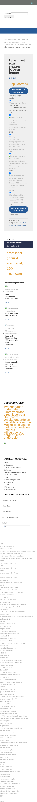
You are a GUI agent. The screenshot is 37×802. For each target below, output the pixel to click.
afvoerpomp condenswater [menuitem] (9, 745)
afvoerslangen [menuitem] (5, 730)
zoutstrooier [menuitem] (4, 609)
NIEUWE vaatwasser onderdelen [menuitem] (11, 660)
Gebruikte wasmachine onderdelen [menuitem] (12, 696)
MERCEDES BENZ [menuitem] (6, 549)
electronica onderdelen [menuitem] (8, 755)
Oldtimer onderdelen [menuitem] (7, 595)
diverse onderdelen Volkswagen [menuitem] (11, 583)
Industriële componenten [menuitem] (8, 793)
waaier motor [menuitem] (4, 740)
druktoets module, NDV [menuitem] (8, 672)
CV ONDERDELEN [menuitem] (6, 767)
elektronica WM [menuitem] (5, 709)
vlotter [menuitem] (2, 764)
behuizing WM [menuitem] (5, 704)
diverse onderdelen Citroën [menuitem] (9, 587)
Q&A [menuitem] (1, 796)
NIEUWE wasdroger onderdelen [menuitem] (11, 728)
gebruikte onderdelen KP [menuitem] (8, 692)
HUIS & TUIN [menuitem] (4, 597)
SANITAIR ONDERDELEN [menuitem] (8, 600)
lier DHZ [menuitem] (3, 621)
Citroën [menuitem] (2, 585)
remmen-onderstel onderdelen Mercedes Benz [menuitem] (16, 558)
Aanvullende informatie (15, 243)
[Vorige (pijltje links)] (1, 801)
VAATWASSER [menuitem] (4, 655)
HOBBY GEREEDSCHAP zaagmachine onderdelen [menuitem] (16, 617)
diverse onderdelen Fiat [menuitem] (8, 568)
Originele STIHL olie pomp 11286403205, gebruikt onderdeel (18, 185)
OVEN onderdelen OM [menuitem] (7, 684)
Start (5, 40)
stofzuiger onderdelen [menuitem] (7, 789)
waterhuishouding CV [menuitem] (7, 779)
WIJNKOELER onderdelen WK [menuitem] (10, 675)
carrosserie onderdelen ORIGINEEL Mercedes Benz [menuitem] (17, 551)
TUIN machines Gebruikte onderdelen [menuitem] (13, 604)
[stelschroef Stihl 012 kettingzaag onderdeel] (18, 197)
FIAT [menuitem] (1, 566)
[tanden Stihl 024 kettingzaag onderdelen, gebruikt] (18, 122)
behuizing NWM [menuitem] (5, 721)
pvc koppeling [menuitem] (5, 602)
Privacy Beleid (6, 506)
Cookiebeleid (6, 512)
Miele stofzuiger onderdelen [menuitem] (10, 791)
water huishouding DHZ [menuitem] (8, 648)
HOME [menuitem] (2, 544)
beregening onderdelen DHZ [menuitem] (10, 634)
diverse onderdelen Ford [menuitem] (8, 563)
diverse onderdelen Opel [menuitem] (8, 578)
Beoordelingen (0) (13, 246)
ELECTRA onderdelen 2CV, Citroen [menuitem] (11, 592)
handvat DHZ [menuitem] (4, 636)
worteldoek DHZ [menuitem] (5, 626)
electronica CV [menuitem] (5, 774)
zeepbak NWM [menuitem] (5, 726)
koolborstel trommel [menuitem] (7, 760)
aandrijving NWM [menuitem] (6, 723)
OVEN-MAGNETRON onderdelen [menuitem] (11, 682)
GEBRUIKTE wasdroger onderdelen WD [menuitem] (13, 743)
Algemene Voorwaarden (10, 517)
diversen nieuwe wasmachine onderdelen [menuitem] (14, 718)
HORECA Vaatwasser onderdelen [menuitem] (11, 663)
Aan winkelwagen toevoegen (18, 209)
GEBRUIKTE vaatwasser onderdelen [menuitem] (12, 658)
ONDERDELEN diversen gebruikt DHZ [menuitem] (12, 643)
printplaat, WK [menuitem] (5, 677)
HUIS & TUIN (12, 40)
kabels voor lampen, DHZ (23, 45)
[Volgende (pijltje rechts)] (3, 801)
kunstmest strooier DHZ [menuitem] (8, 638)
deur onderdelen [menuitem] (6, 738)
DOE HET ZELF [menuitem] (5, 614)
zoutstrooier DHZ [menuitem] (6, 641)
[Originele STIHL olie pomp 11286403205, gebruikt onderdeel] (18, 180)
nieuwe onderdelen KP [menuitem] (8, 689)
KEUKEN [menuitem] (3, 653)
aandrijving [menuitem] (4, 757)
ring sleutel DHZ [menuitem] (5, 629)
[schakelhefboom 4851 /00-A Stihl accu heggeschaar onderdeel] (18, 161)
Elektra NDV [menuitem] (4, 670)
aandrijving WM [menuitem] (5, 701)
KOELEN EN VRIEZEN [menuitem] (7, 665)
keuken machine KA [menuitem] (7, 786)
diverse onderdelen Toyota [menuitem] (9, 573)
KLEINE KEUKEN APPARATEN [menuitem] (10, 784)
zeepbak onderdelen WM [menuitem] (8, 713)
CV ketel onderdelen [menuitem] (7, 781)
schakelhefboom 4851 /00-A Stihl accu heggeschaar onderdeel (18, 166)
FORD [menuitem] (2, 561)
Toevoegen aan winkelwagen (18, 91)
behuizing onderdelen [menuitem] (7, 733)
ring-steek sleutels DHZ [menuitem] (8, 631)
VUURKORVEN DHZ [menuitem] (6, 650)
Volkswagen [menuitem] (4, 580)
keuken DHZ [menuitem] (4, 646)
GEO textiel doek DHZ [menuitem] (7, 624)
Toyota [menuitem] (2, 570)
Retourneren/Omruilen (9, 500)
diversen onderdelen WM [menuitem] (8, 699)
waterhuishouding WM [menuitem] (8, 711)
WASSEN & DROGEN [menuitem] (7, 694)
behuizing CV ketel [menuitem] (6, 769)
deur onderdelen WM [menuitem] (7, 706)
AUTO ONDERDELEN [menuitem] (7, 546)
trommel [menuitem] (3, 762)
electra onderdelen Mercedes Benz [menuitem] (12, 553)
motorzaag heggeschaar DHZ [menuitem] (10, 607)
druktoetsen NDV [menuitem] (6, 667)
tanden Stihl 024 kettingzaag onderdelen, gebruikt (17, 127)
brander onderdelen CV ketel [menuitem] (10, 772)
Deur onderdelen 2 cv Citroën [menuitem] (10, 590)
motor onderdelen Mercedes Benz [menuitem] (12, 556)
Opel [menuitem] (1, 575)
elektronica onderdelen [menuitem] (8, 735)
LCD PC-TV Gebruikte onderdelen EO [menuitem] (12, 612)
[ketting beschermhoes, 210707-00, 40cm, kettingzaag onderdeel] (18, 142)
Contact (4, 523)
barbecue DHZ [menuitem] (5, 619)
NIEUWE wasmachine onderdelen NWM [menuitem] (13, 716)
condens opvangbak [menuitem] (7, 750)
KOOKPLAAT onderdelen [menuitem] (8, 687)
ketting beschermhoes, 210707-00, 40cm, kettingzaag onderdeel (17, 146)
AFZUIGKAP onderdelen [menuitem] (8, 680)
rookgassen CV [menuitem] (5, 777)
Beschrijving (11, 239)
